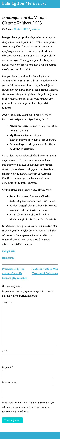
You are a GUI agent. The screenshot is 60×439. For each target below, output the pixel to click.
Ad (4, 351)
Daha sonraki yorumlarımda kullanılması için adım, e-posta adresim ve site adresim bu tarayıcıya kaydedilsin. (28, 407)
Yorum (7, 302)
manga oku (8, 251)
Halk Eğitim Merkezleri (23, 3)
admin (36, 29)
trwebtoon (8, 257)
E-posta (7, 367)
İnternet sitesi (10, 382)
